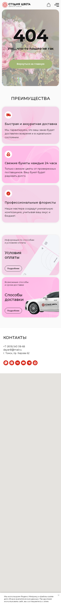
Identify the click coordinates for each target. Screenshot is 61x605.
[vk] (17, 362)
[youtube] (23, 362)
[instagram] (11, 362)
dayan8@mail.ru (12, 349)
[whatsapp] (5, 362)
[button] (13, 268)
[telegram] (29, 362)
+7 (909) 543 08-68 (14, 346)
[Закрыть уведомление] (58, 595)
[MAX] (35, 362)
